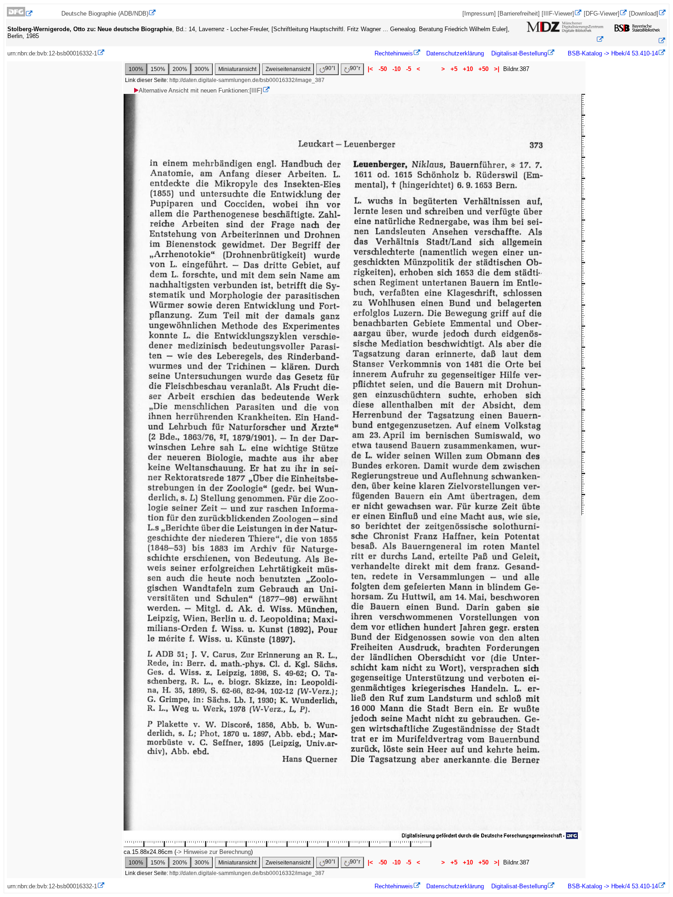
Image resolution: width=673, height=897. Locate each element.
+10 (468, 69)
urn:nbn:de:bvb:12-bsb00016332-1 (52, 53)
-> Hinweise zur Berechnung (213, 851)
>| (496, 69)
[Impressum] (479, 13)
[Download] (643, 13)
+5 (454, 69)
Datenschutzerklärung (455, 53)
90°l (330, 68)
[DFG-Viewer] (601, 13)
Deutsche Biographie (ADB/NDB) (104, 13)
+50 (483, 69)
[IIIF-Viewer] (558, 13)
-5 (408, 69)
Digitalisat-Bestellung (519, 53)
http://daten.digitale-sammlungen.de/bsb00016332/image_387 (247, 80)
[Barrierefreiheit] (519, 13)
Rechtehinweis (393, 53)
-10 (396, 69)
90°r (355, 68)
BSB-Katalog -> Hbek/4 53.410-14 (612, 53)
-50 (383, 69)
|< (370, 69)
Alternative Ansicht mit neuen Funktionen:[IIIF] (200, 90)
